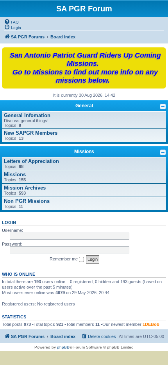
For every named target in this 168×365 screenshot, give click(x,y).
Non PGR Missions (27, 201)
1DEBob (151, 324)
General (84, 105)
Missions (84, 151)
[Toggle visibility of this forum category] (163, 106)
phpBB (63, 347)
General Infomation (27, 115)
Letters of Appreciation (31, 161)
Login (9, 222)
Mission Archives (25, 188)
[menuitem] (11, 21)
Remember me (64, 259)
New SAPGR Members (30, 133)
